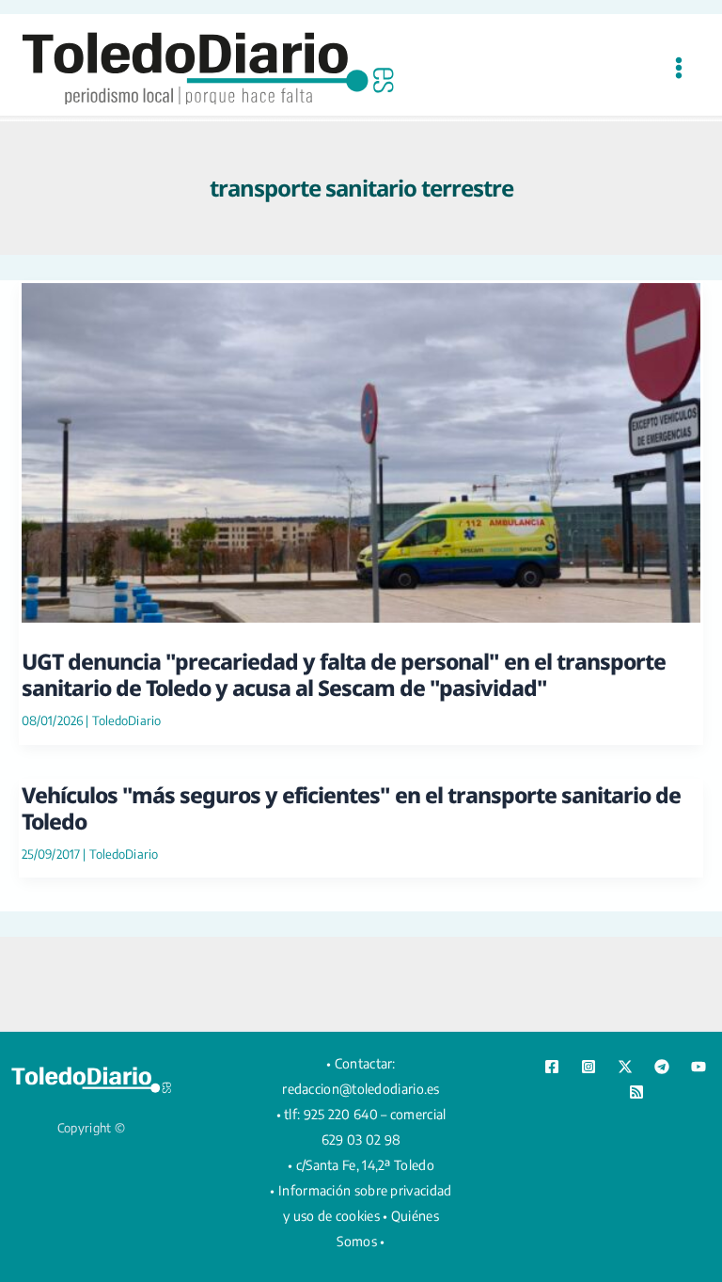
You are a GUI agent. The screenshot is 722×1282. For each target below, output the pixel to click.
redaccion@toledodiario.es (361, 1089)
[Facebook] (551, 1066)
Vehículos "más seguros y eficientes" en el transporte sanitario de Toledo (351, 808)
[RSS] (636, 1092)
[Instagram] (588, 1066)
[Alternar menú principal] (678, 67)
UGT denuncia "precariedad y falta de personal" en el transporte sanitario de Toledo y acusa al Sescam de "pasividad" (344, 674)
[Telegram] (661, 1066)
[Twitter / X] (625, 1066)
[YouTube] (698, 1066)
